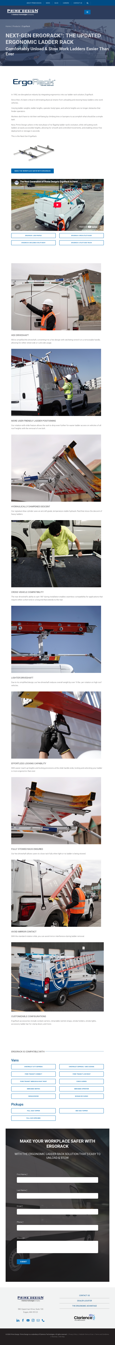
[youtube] (28, 1320)
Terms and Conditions (102, 1334)
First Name (22, 1174)
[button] (87, 3)
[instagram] (33, 1320)
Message (21, 1238)
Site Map (62, 1337)
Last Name (22, 1190)
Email (20, 1206)
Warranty (54, 1337)
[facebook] (23, 1320)
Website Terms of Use (86, 1334)
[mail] (38, 1320)
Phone (20, 1222)
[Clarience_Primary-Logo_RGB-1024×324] (84, 1315)
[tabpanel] (57, 646)
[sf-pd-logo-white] (22, 9)
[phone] (43, 1320)
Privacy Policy (73, 1334)
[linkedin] (18, 1320)
